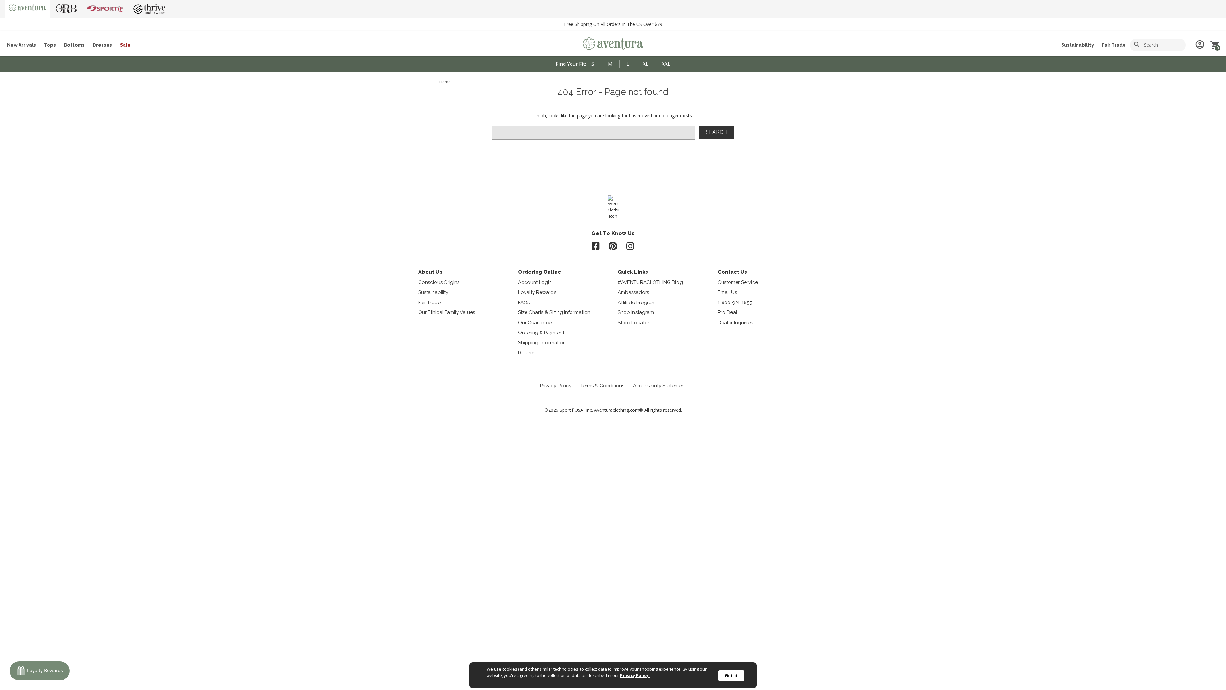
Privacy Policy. (635, 675)
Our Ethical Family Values (446, 312)
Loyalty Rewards (537, 292)
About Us (430, 272)
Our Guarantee (535, 323)
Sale (125, 45)
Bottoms (74, 45)
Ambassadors (633, 292)
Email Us (727, 292)
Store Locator (633, 323)
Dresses (102, 45)
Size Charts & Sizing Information (554, 312)
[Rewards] (40, 670)
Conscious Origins (438, 282)
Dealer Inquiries (735, 323)
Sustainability (1077, 45)
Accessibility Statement (659, 385)
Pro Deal (728, 312)
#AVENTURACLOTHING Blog (650, 282)
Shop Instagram (636, 312)
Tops (50, 45)
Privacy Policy (555, 385)
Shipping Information (542, 343)
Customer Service (738, 282)
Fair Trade (1114, 45)
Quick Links (633, 272)
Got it (731, 675)
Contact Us (732, 272)
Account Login (535, 282)
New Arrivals (21, 45)
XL (645, 63)
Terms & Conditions (602, 385)
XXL (666, 63)
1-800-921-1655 (735, 302)
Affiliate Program (637, 302)
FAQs (524, 302)
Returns (527, 353)
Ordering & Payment (541, 332)
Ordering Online (539, 272)
